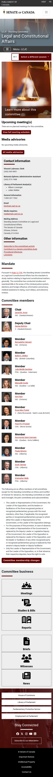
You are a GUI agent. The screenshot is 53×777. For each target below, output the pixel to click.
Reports (26, 627)
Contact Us (26, 772)
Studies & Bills (26, 610)
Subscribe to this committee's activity (19, 246)
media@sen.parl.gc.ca (13, 214)
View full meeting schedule (16, 132)
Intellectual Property (26, 762)
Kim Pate (19, 396)
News (26, 683)
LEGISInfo (8, 255)
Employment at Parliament (26, 716)
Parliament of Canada (13, 3)
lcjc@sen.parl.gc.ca (12, 206)
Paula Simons (20, 451)
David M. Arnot (21, 312)
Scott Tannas (20, 465)
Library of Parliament (26, 702)
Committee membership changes (21, 560)
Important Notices (26, 757)
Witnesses (26, 666)
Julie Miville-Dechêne (23, 369)
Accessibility (26, 767)
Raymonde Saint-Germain (26, 437)
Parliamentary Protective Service (26, 709)
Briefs (26, 649)
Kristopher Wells (22, 478)
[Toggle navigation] (46, 12)
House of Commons (26, 695)
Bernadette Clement (23, 342)
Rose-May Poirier (22, 410)
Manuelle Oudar (21, 383)
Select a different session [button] (34, 57)
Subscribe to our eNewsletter (26, 741)
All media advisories (13, 152)
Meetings (26, 593)
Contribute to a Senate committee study (20, 249)
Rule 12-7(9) (17, 273)
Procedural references (13, 252)
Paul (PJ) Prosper (22, 424)
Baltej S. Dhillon (21, 356)
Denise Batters (21, 326)
